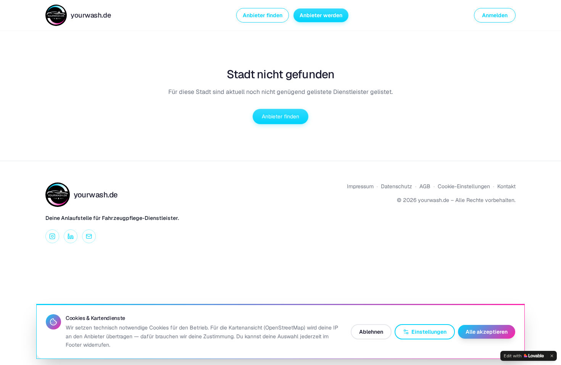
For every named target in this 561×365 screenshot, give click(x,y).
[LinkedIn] (70, 236)
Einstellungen (429, 331)
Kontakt (506, 186)
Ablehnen (371, 331)
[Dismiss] (551, 355)
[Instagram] (52, 236)
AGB (424, 186)
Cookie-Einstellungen (464, 186)
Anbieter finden (262, 15)
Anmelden (495, 15)
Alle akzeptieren (487, 331)
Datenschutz (396, 186)
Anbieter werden (321, 15)
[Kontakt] (89, 236)
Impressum (360, 186)
